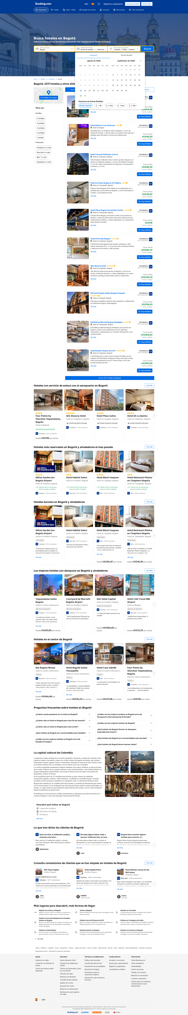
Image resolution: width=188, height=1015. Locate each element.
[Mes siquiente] (140, 60)
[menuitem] (41, 9)
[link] (49, 118)
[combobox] (54, 50)
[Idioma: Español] (92, 4)
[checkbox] (107, 69)
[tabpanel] (110, 83)
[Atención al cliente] (99, 4)
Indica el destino (45, 48)
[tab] (93, 55)
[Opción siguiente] (154, 415)
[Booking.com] (43, 4)
